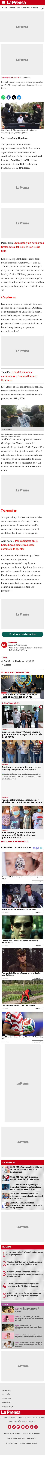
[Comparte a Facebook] (8, 97)
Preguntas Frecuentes (28, 1443)
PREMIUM (6, 1398)
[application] (22, 687)
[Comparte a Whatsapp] (3, 97)
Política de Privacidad (31, 1433)
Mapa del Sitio (11, 1443)
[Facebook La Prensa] (9, 1427)
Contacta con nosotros (16, 1438)
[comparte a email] (19, 97)
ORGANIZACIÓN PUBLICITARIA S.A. (22, 1421)
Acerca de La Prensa (12, 1433)
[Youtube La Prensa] (23, 1427)
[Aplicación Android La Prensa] (32, 1427)
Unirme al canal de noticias (24, 634)
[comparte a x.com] (14, 97)
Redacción (26, 77)
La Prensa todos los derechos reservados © (22, 1417)
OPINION (6, 1402)
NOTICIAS (6, 1390)
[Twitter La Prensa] (14, 1427)
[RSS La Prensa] (36, 1427)
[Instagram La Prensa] (18, 1427)
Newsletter (31, 1438)
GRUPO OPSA (7, 1407)
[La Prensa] (11, 1412)
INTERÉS (6, 1394)
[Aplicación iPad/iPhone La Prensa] (27, 1427)
